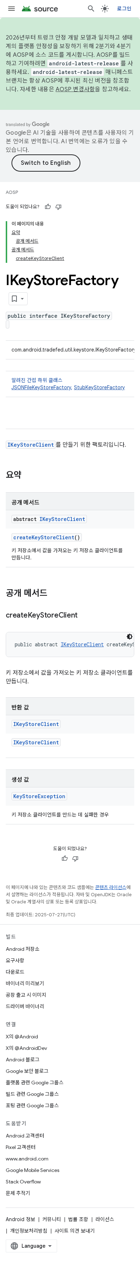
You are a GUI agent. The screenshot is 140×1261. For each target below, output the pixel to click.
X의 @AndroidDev (26, 1048)
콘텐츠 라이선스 (110, 887)
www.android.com (27, 1158)
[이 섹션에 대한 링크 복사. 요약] (29, 475)
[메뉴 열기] (11, 8)
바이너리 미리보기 (25, 983)
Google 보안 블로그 (27, 1071)
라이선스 (104, 1219)
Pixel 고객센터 (21, 1147)
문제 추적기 (18, 1193)
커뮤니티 (51, 1219)
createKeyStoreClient (43, 537)
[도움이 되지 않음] (58, 206)
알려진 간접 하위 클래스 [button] (68, 384)
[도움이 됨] (47, 206)
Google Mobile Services (32, 1170)
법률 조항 (78, 1219)
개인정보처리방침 (28, 1231)
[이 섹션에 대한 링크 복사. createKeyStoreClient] (85, 615)
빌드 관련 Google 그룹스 (32, 1094)
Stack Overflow (23, 1181)
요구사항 (15, 960)
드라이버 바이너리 (25, 1006)
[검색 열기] (91, 8)
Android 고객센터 (25, 1135)
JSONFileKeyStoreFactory (41, 387)
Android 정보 (20, 1219)
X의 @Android (22, 1036)
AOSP (12, 192)
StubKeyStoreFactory (99, 387)
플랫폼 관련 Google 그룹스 (35, 1082)
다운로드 (15, 972)
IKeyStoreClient (31, 444)
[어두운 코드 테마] (129, 636)
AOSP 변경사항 (75, 89)
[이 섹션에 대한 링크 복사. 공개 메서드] (54, 594)
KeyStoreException (39, 796)
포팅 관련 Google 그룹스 (32, 1105)
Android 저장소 (22, 949)
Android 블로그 (22, 1059)
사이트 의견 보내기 (75, 1231)
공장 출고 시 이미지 (26, 995)
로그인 (124, 8)
